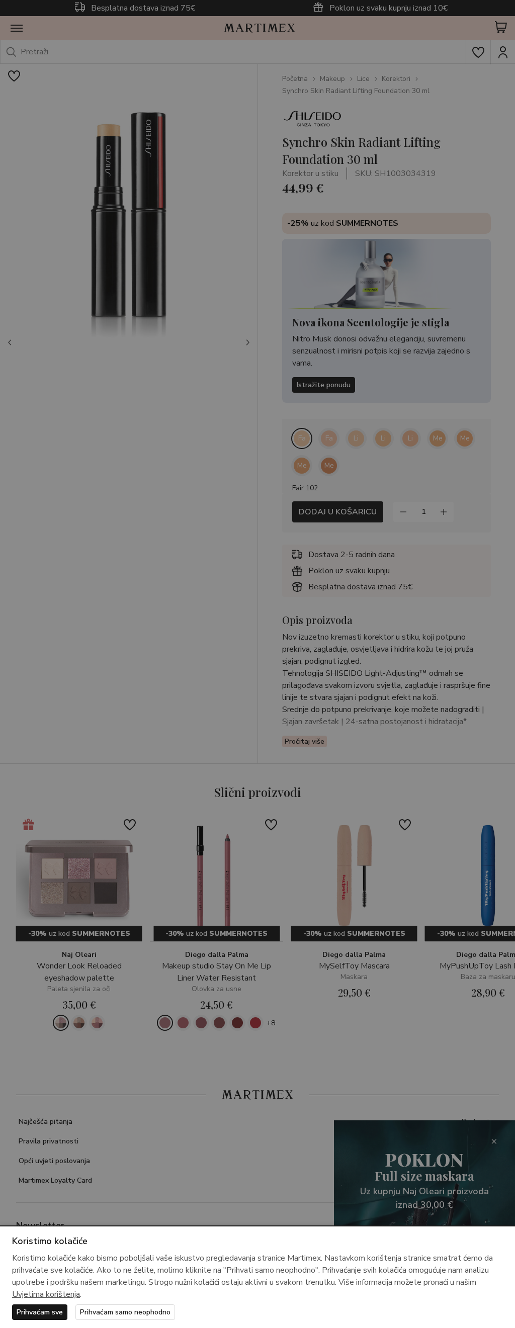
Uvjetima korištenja (46, 1294)
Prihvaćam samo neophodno (125, 1312)
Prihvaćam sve (40, 1312)
